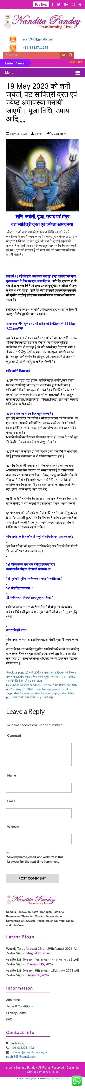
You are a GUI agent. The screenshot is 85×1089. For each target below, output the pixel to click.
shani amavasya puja (48, 693)
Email (11, 801)
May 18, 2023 (18, 133)
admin (38, 133)
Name (11, 775)
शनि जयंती (18, 697)
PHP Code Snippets (27, 1078)
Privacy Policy (16, 1013)
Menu (9, 72)
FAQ (9, 1019)
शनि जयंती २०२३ (34, 697)
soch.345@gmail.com (37, 39)
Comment (14, 735)
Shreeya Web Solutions (42, 1072)
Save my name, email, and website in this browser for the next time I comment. (35, 859)
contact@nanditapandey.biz (31, 1052)
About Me (13, 1000)
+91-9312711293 (35, 47)
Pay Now (41, 4)
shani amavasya (24, 693)
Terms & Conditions (19, 1006)
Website (13, 827)
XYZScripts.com (60, 1078)
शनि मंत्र (48, 697)
